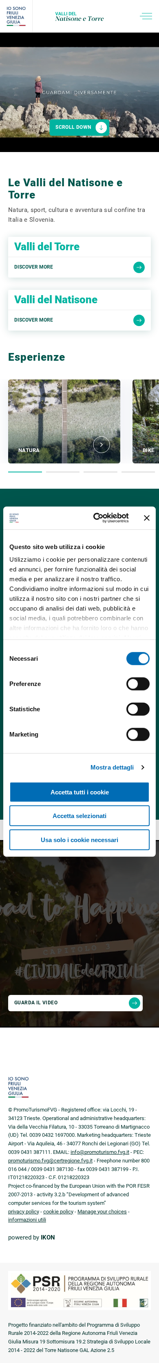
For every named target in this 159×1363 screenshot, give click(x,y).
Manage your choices (102, 1212)
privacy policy (23, 1212)
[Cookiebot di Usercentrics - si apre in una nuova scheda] (96, 518)
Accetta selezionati (79, 815)
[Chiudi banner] (147, 518)
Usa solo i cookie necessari (79, 839)
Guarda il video (35, 1003)
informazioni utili (27, 1220)
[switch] (138, 683)
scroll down (73, 127)
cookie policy (58, 1212)
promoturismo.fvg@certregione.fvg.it (50, 1161)
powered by (31, 1237)
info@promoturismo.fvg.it (100, 1152)
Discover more (33, 267)
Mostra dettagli (112, 767)
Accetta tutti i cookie (80, 791)
